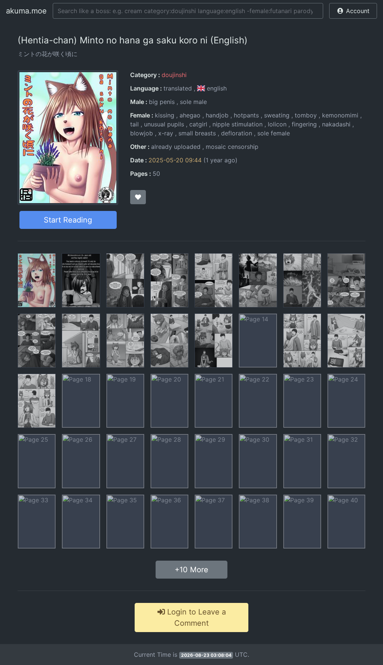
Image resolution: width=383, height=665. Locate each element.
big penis (162, 101)
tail (134, 124)
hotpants (246, 115)
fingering (304, 124)
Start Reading (68, 219)
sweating (276, 115)
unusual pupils (164, 124)
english (216, 88)
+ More (191, 569)
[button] (353, 11)
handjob (217, 115)
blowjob (141, 133)
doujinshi (174, 75)
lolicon (277, 124)
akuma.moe (26, 10)
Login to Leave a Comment (195, 617)
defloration (236, 133)
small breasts (197, 133)
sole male (193, 101)
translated (177, 88)
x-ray (165, 133)
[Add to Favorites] (138, 197)
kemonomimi (340, 115)
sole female (273, 133)
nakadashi (336, 124)
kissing (164, 115)
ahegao (190, 115)
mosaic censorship (232, 146)
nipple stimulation (237, 124)
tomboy (306, 115)
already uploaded (175, 146)
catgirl (198, 124)
